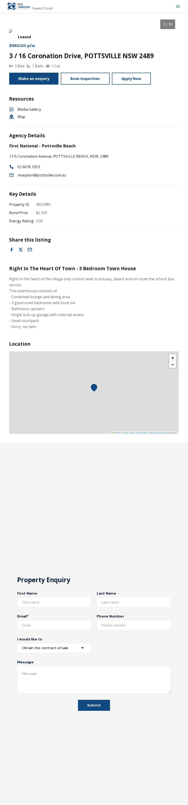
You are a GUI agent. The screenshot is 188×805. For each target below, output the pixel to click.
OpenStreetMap (159, 433)
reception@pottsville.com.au (41, 175)
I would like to (29, 639)
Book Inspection (85, 78)
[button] (95, 388)
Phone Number (110, 616)
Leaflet (117, 433)
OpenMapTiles (144, 433)
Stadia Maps (129, 433)
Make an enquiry (33, 78)
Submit (94, 705)
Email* (23, 616)
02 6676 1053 (28, 166)
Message (25, 662)
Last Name (106, 593)
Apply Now (131, 78)
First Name (27, 593)
